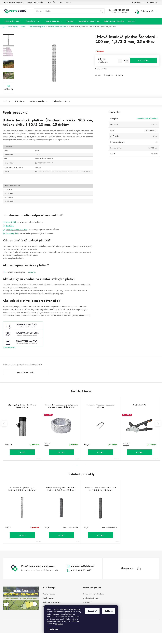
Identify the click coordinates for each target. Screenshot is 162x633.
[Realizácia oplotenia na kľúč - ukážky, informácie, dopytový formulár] (23, 333)
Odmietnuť (92, 611)
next (158, 423)
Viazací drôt (11, 222)
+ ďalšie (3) (8, 89)
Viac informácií (9, 347)
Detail (22, 452)
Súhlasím (109, 611)
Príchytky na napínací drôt (16, 229)
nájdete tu (59, 624)
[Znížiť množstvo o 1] (120, 61)
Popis (5, 101)
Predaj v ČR (51, 2)
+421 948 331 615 (120, 10)
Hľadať (101, 11)
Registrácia (154, 2)
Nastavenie (53, 629)
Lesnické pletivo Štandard (147, 118)
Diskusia (18, 101)
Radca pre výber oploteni (51, 602)
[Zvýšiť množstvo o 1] (127, 61)
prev (4, 423)
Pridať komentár (26, 372)
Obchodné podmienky (35, 2)
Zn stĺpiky (10, 226)
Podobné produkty (59, 101)
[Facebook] (139, 568)
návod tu (31, 272)
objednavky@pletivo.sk (83, 566)
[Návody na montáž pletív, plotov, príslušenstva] (23, 342)
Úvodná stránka (48, 598)
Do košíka (143, 60)
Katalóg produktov (49, 594)
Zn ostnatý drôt (12, 233)
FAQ (60, 2)
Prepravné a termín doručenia (13, 2)
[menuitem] (13, 21)
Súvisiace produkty (37, 101)
